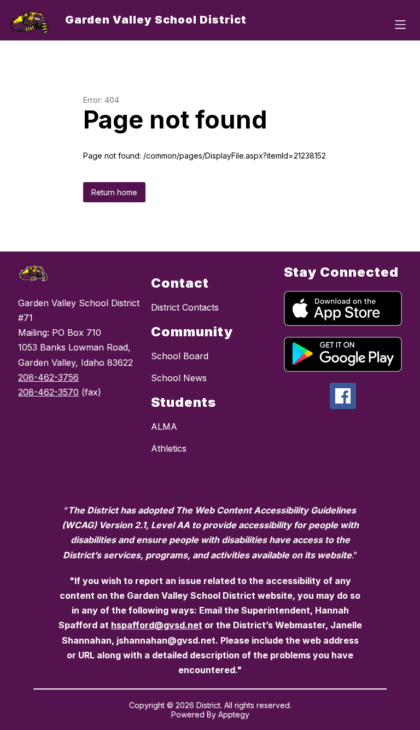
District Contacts (185, 307)
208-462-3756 (48, 377)
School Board (179, 356)
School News (179, 377)
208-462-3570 (48, 392)
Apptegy (233, 714)
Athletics (168, 448)
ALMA (164, 426)
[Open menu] (400, 25)
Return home (114, 192)
